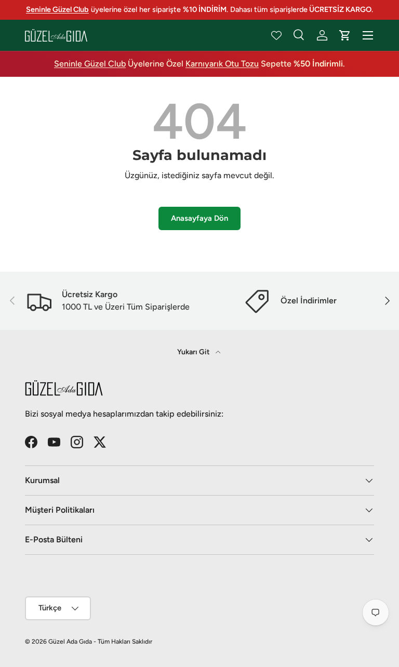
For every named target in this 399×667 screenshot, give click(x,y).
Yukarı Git (194, 352)
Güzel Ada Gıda (70, 641)
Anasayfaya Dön (199, 218)
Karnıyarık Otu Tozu (222, 64)
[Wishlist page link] (276, 35)
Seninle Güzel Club (90, 64)
